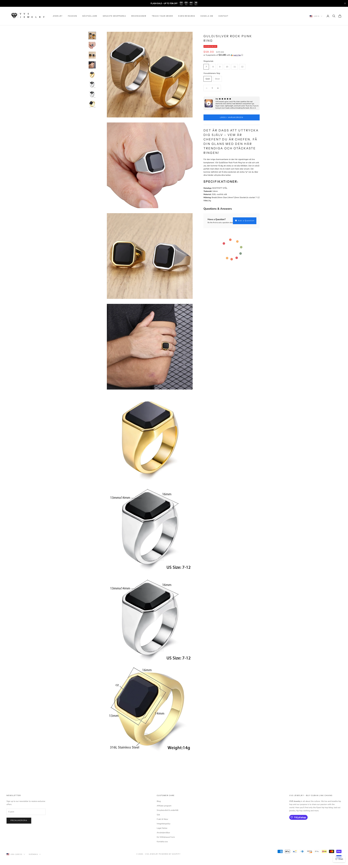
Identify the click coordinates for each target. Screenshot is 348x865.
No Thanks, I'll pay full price (200, 449)
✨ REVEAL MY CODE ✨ (200, 440)
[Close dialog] (223, 404)
